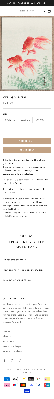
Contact (6, 331)
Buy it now (27, 150)
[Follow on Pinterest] (20, 360)
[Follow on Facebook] (4, 360)
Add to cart (27, 141)
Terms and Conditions (12, 351)
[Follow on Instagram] (12, 360)
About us (7, 336)
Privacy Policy (9, 341)
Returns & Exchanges (12, 346)
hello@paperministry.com (16, 215)
